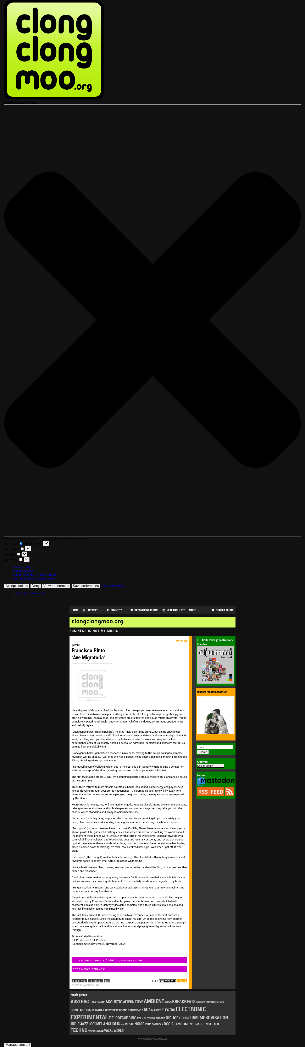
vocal (108, 1030)
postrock (157, 1024)
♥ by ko (181, 980)
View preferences (56, 586)
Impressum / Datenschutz (28, 593)
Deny (36, 586)
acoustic (114, 1001)
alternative (133, 1001)
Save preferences (86, 586)
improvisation (213, 1018)
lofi (92, 1024)
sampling (181, 1023)
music (129, 1024)
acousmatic (98, 1002)
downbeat (111, 1010)
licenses (92, 610)
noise (139, 1023)
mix (122, 1024)
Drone (123, 1010)
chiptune (211, 1002)
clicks (220, 1002)
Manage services (23, 571)
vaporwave (96, 1031)
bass (168, 1002)
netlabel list (176, 610)
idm (107, 980)
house (184, 1017)
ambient (154, 1001)
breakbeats (183, 1001)
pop (148, 1024)
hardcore (158, 1018)
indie (75, 1023)
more (192, 610)
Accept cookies (17, 586)
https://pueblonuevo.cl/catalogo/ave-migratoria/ (107, 960)
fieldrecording (123, 1018)
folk (140, 1018)
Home (75, 610)
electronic (95, 980)
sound (194, 1024)
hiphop (172, 1017)
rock (168, 1024)
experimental (89, 1017)
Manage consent (18, 1044)
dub (147, 1009)
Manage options (22, 567)
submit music (224, 610)
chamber (200, 1002)
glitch (148, 1018)
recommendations (146, 610)
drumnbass (79, 980)
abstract (81, 1001)
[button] (152, 320)
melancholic (108, 1024)
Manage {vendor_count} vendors (34, 574)
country (116, 610)
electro (168, 1009)
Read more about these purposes (33, 578)
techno (79, 1030)
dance (100, 1010)
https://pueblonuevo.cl (89, 969)
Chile (155, 980)
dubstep (156, 1010)
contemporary (83, 1009)
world (119, 1030)
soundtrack (209, 1024)
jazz (84, 1024)
